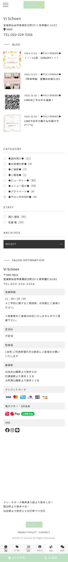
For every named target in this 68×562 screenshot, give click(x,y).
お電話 (52, 557)
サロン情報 (6, 550)
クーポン (17, 550)
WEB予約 (18, 557)
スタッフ (40, 550)
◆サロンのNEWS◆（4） (23, 197)
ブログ (51, 551)
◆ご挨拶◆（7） (18, 169)
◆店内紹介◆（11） (20, 158)
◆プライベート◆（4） (22, 191)
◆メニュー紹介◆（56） (23, 186)
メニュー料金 (28, 550)
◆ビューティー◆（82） (23, 180)
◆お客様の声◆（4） (21, 164)
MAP (9, 29)
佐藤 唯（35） (16, 222)
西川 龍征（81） (18, 216)
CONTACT (44, 532)
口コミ (62, 550)
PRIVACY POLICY (27, 532)
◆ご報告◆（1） (18, 175)
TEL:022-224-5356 (18, 35)
